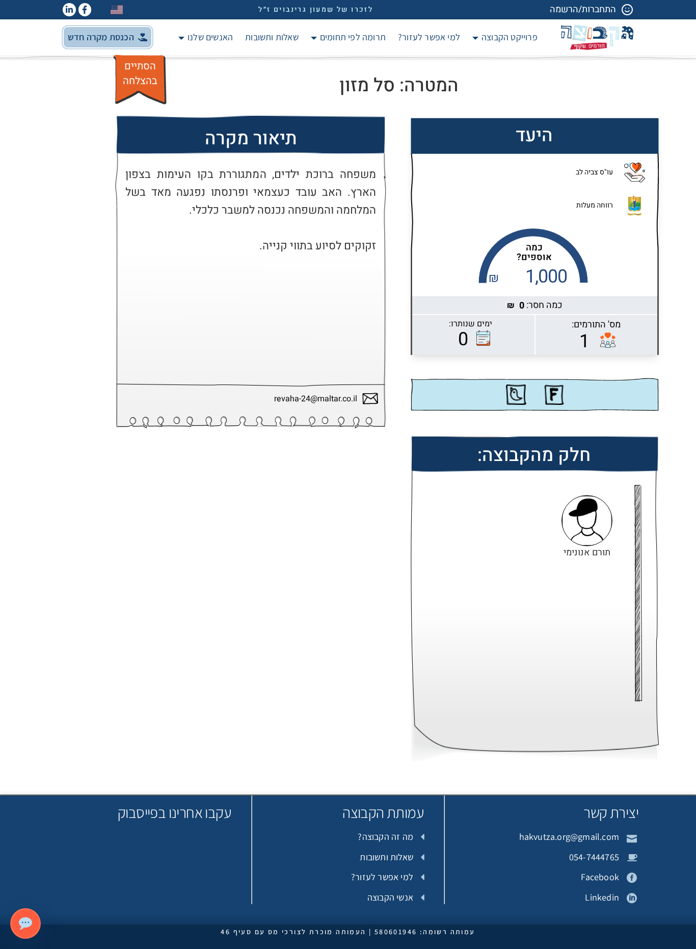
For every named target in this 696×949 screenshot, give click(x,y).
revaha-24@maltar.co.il (315, 399)
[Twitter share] (516, 394)
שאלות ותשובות (272, 37)
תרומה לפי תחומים (353, 37)
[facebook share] (554, 394)
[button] (107, 37)
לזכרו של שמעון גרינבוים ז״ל (315, 9)
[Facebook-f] (85, 9)
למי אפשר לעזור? (429, 37)
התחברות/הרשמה (583, 9)
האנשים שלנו (210, 37)
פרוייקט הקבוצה (509, 37)
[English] (117, 9)
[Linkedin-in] (69, 9)
